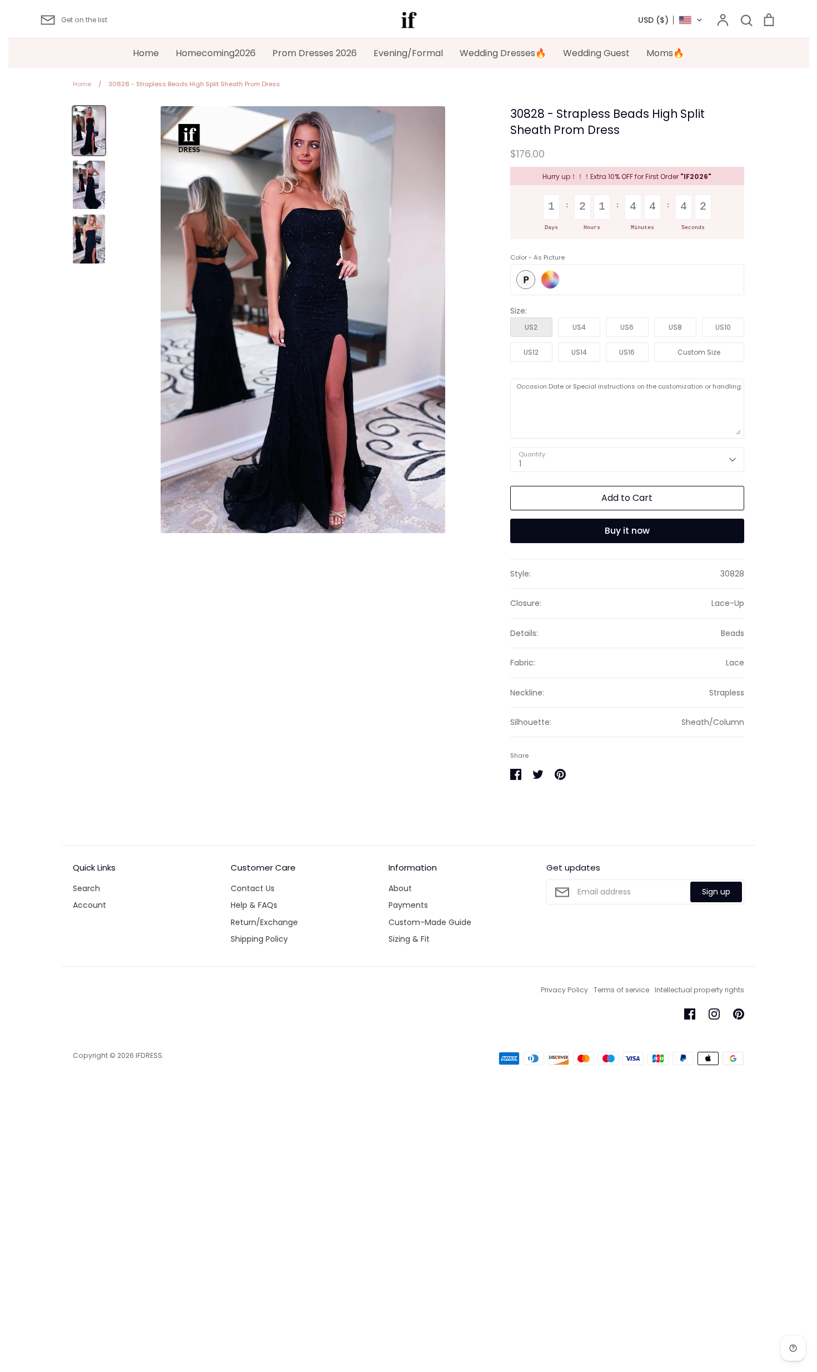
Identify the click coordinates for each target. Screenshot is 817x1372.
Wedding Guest (596, 53)
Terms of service (621, 990)
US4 (579, 327)
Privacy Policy (564, 990)
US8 (675, 327)
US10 (723, 327)
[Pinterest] (738, 1014)
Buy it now (627, 530)
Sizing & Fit (409, 939)
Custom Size (698, 352)
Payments (408, 905)
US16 (627, 352)
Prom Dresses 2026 (314, 53)
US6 (627, 327)
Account (89, 905)
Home (146, 53)
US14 (579, 352)
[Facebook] (689, 1014)
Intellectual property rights (699, 990)
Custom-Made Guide (429, 922)
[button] (671, 20)
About (400, 888)
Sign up (716, 891)
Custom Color (550, 279)
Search (86, 888)
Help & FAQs (254, 905)
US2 (531, 327)
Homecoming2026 (216, 53)
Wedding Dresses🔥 (503, 53)
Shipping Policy (259, 939)
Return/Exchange (264, 922)
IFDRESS (149, 1055)
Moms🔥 (665, 53)
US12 (531, 352)
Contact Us (253, 888)
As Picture (525, 279)
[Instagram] (714, 1014)
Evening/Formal (408, 53)
